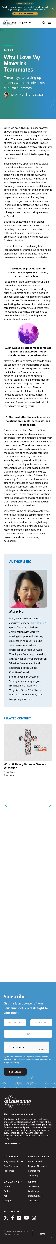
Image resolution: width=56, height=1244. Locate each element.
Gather (7, 1191)
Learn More (10, 1143)
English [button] (23, 22)
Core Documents (12, 1166)
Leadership (33, 1191)
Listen (7, 1186)
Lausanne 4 (13, 1181)
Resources (9, 1170)
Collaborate (39, 1156)
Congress (8, 1200)
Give (42, 1233)
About (33, 1181)
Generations (34, 1170)
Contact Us (33, 1200)
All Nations (37, 623)
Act (5, 1195)
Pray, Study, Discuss (13, 1161)
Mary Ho (16, 611)
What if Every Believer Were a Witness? (25, 766)
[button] (49, 22)
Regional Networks (37, 1166)
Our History (33, 1186)
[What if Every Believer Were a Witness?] (28, 742)
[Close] (53, 9)
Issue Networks (35, 1161)
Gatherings (33, 1175)
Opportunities (35, 1195)
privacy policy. (13, 1062)
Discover (11, 1156)
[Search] (43, 23)
